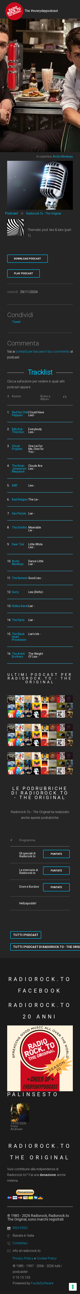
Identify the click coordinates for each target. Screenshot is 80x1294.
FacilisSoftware (42, 1283)
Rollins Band (20, 606)
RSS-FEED (20, 1228)
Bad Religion (20, 499)
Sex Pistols (19, 513)
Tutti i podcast (25, 935)
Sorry (15, 592)
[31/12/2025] (40, 763)
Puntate (56, 854)
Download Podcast (27, 258)
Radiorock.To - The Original (43, 213)
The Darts (18, 620)
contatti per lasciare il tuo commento (42, 351)
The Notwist (19, 578)
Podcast (11, 213)
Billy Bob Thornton (18, 430)
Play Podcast (23, 273)
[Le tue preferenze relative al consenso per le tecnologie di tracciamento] (73, 1287)
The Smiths (19, 527)
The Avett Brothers (18, 655)
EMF (14, 485)
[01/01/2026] (40, 735)
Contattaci (20, 1243)
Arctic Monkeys (18, 563)
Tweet (16, 321)
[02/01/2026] (40, 706)
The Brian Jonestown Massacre (19, 468)
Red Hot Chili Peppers (20, 414)
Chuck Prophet (17, 447)
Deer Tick (18, 544)
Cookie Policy (47, 1258)
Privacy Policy (23, 1258)
